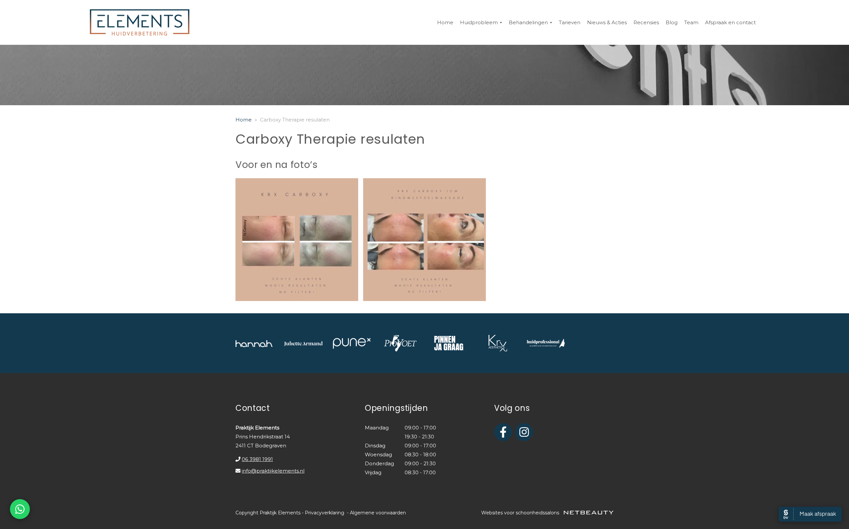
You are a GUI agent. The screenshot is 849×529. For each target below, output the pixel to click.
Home (445, 22)
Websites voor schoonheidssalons (520, 513)
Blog (672, 22)
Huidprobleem (479, 22)
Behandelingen (528, 22)
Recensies (646, 22)
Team (691, 22)
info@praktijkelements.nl (273, 471)
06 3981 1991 (257, 459)
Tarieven (569, 22)
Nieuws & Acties (607, 22)
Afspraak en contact (730, 22)
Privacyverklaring (324, 513)
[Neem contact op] (20, 509)
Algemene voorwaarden (378, 513)
